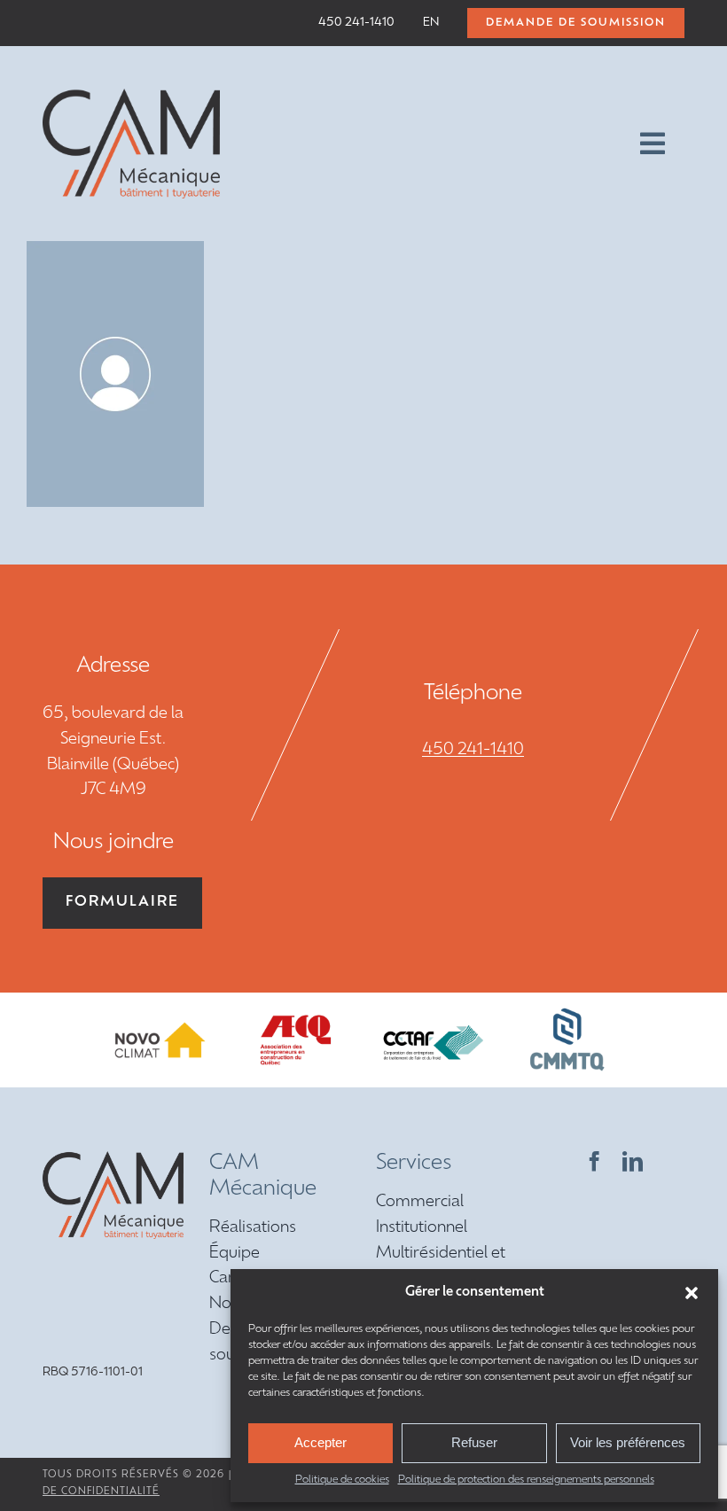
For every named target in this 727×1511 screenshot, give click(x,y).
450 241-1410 (473, 751)
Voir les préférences (627, 1442)
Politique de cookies (342, 1480)
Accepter (320, 1442)
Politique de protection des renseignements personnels (526, 1480)
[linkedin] (632, 1161)
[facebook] (594, 1161)
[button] (691, 1293)
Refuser (474, 1442)
